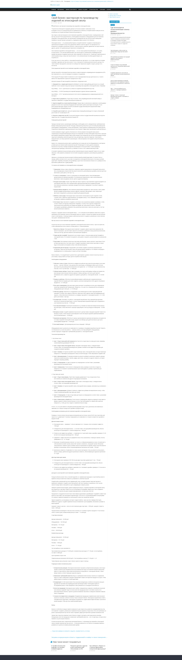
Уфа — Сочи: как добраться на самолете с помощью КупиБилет (119, 89)
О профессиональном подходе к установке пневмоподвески (58, 647)
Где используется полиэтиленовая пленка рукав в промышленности (120, 30)
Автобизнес (61, 9)
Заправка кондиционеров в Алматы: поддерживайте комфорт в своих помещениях (79, 637)
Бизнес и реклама (113, 14)
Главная (53, 9)
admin (60, 22)
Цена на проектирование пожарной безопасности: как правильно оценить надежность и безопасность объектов (120, 82)
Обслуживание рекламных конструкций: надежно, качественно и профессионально (120, 58)
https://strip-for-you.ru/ (114, 17)
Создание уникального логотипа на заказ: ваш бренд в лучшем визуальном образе (120, 74)
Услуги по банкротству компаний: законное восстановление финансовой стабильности (91, 1)
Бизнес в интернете (71, 9)
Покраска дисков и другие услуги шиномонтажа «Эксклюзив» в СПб (78, 647)
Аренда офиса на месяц (115, 15)
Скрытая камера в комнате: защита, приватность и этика (70, 631)
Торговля (102, 9)
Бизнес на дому (82, 9)
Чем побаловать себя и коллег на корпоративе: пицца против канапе (119, 51)
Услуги (109, 9)
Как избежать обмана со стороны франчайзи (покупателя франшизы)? (98, 647)
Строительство (93, 9)
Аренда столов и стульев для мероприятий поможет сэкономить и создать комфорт (120, 96)
